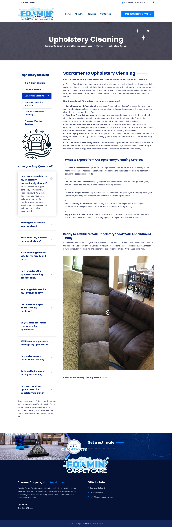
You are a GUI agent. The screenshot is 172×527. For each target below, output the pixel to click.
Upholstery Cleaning (34, 95)
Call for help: (129, 3)
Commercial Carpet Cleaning (34, 113)
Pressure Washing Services (33, 122)
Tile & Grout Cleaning (35, 83)
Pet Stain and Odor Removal (34, 104)
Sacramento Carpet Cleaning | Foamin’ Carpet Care (68, 46)
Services (100, 46)
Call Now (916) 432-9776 (136, 14)
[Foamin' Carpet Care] (35, 14)
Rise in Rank (98, 523)
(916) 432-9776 (141, 3)
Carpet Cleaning (33, 89)
